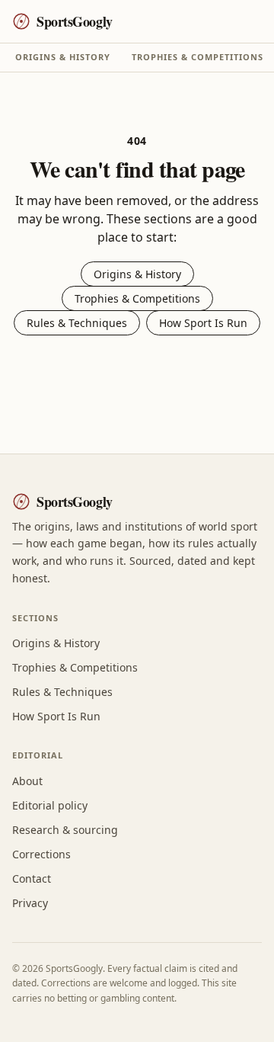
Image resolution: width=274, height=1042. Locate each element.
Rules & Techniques (77, 323)
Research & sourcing (65, 829)
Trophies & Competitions (197, 57)
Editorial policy (50, 805)
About (27, 781)
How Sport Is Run (203, 323)
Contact (31, 878)
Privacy (30, 903)
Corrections (41, 854)
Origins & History (62, 57)
